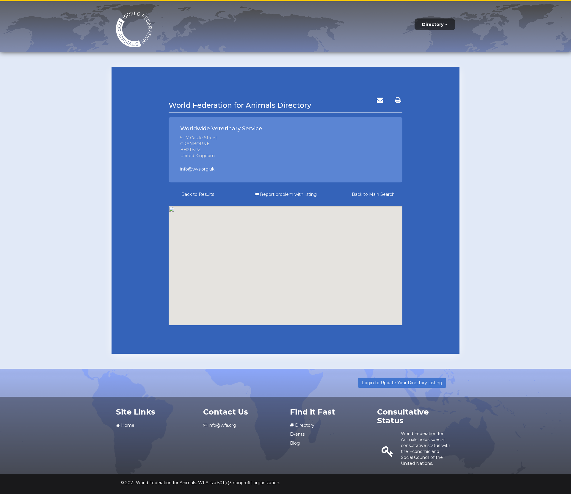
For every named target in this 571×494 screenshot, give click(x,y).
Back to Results (197, 194)
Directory (433, 24)
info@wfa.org (221, 425)
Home (127, 425)
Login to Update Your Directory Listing (402, 382)
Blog (295, 443)
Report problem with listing (288, 194)
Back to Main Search (373, 194)
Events (297, 434)
